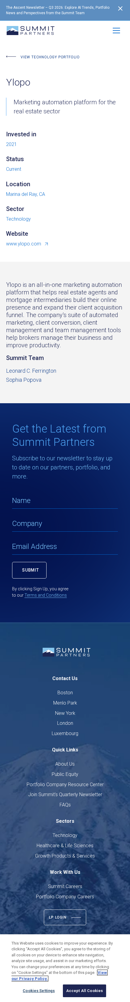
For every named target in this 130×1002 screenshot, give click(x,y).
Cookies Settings (39, 990)
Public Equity (65, 774)
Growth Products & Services (65, 856)
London (65, 723)
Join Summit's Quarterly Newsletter (65, 794)
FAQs (65, 805)
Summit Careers (65, 886)
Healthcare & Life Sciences (65, 845)
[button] (116, 30)
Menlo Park (65, 703)
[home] (30, 30)
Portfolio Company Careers (65, 897)
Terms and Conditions (45, 595)
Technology (65, 835)
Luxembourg (65, 733)
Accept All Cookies (84, 990)
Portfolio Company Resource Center (65, 784)
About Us (65, 764)
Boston (65, 693)
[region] (65, 968)
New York (65, 713)
